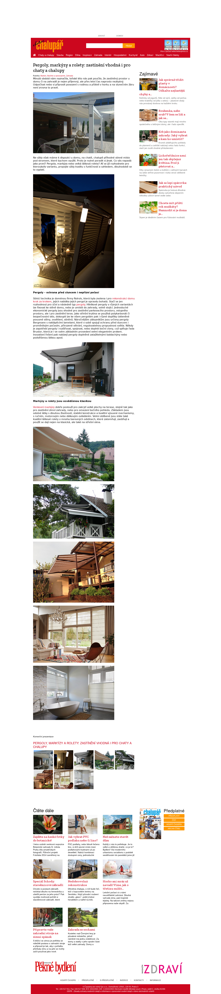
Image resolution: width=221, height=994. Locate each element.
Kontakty (139, 980)
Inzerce (124, 980)
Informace (155, 980)
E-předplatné (107, 980)
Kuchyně (133, 55)
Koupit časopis (174, 824)
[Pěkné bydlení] (55, 968)
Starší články (172, 55)
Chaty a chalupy (46, 55)
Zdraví (101, 36)
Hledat (129, 45)
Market (43, 76)
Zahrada (98, 55)
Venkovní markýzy (44, 407)
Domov (119, 36)
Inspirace (87, 55)
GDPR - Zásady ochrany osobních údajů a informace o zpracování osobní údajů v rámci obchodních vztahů (110, 991)
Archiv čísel (174, 829)
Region (69, 55)
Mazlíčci (160, 55)
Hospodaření (120, 55)
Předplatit (174, 816)
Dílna (77, 55)
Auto (142, 55)
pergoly (80, 304)
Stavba (60, 55)
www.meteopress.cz (180, 51)
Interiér (108, 55)
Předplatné (88, 980)
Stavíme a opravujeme (56, 76)
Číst (174, 820)
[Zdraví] (161, 968)
